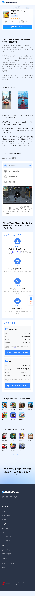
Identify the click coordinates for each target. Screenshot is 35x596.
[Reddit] (15, 497)
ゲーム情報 (5, 528)
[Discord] (7, 497)
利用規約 (4, 567)
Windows (4, 511)
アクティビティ (6, 536)
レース (14, 16)
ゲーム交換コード (7, 540)
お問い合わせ (6, 550)
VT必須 (14, 347)
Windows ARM (6, 515)
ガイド (4, 532)
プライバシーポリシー (8, 563)
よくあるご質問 (6, 554)
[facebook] (3, 497)
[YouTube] (11, 497)
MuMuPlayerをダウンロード (12, 252)
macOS (4, 519)
